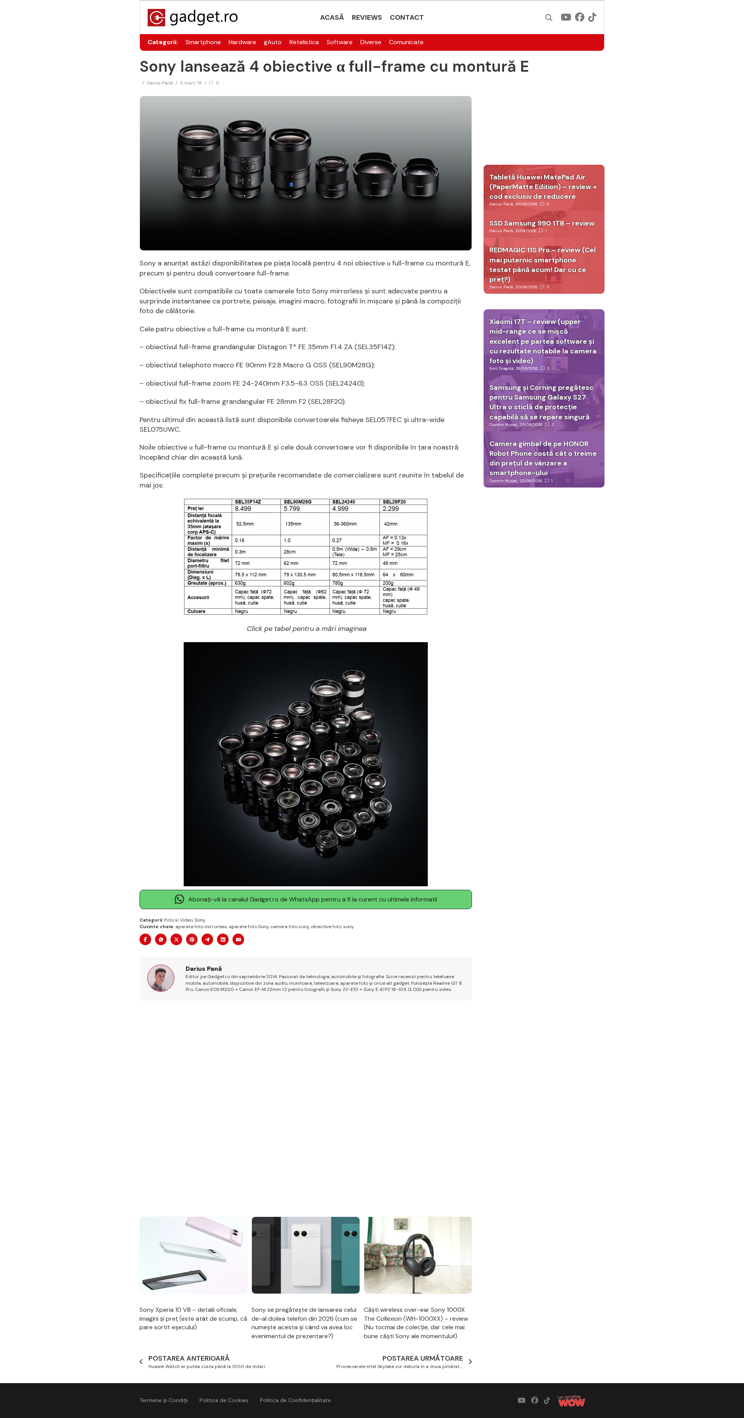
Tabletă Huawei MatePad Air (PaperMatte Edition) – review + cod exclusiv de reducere (543, 186)
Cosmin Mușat (503, 424)
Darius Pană (160, 83)
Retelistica (304, 42)
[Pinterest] (192, 939)
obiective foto (326, 927)
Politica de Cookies (224, 1400)
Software (340, 42)
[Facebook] (145, 939)
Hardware (242, 42)
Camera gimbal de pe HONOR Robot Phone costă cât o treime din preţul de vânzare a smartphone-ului (543, 458)
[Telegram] (207, 939)
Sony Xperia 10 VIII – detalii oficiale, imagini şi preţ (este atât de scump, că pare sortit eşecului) (193, 1318)
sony (348, 927)
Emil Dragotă (501, 368)
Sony (200, 920)
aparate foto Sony (249, 927)
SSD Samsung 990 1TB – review (542, 223)
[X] (176, 939)
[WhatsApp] (161, 939)
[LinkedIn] (223, 939)
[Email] (238, 939)
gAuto (273, 42)
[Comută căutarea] (549, 18)
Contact (407, 17)
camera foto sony (289, 927)
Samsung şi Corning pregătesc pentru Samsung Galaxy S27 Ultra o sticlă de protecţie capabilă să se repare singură (541, 402)
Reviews (367, 17)
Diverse (370, 42)
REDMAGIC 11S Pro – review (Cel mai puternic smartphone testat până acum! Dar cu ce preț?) (542, 264)
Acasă (332, 17)
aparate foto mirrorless (201, 927)
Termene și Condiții (164, 1400)
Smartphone (203, 42)
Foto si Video (178, 920)
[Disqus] (306, 1109)
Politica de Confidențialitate (295, 1400)
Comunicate (406, 42)
